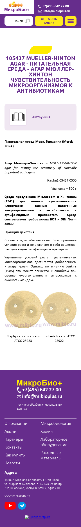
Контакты (13, 447)
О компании (15, 423)
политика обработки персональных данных (39, 407)
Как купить (14, 455)
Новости (12, 463)
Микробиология (55, 423)
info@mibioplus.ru (56, 11)
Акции (10, 431)
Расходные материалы (50, 456)
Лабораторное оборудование (54, 442)
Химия (46, 431)
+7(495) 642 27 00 (55, 6)
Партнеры (13, 439)
